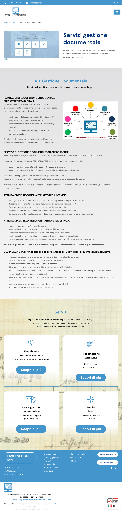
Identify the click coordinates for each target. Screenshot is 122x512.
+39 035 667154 (15, 3)
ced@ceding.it (36, 3)
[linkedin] (84, 14)
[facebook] (84, 10)
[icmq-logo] (112, 499)
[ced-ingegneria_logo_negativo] (16, 8)
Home (6, 22)
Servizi (13, 22)
